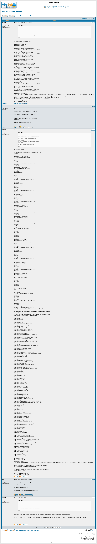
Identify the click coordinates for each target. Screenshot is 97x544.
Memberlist (55, 6)
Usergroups (61, 6)
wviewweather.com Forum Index (22, 15)
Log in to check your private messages (57, 7)
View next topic (91, 18)
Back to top (4, 103)
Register (67, 6)
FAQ (45, 6)
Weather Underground (34, 15)
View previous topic (83, 18)
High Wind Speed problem (12, 11)
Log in (67, 7)
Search (49, 6)
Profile (46, 7)
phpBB (46, 542)
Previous (91, 530)
